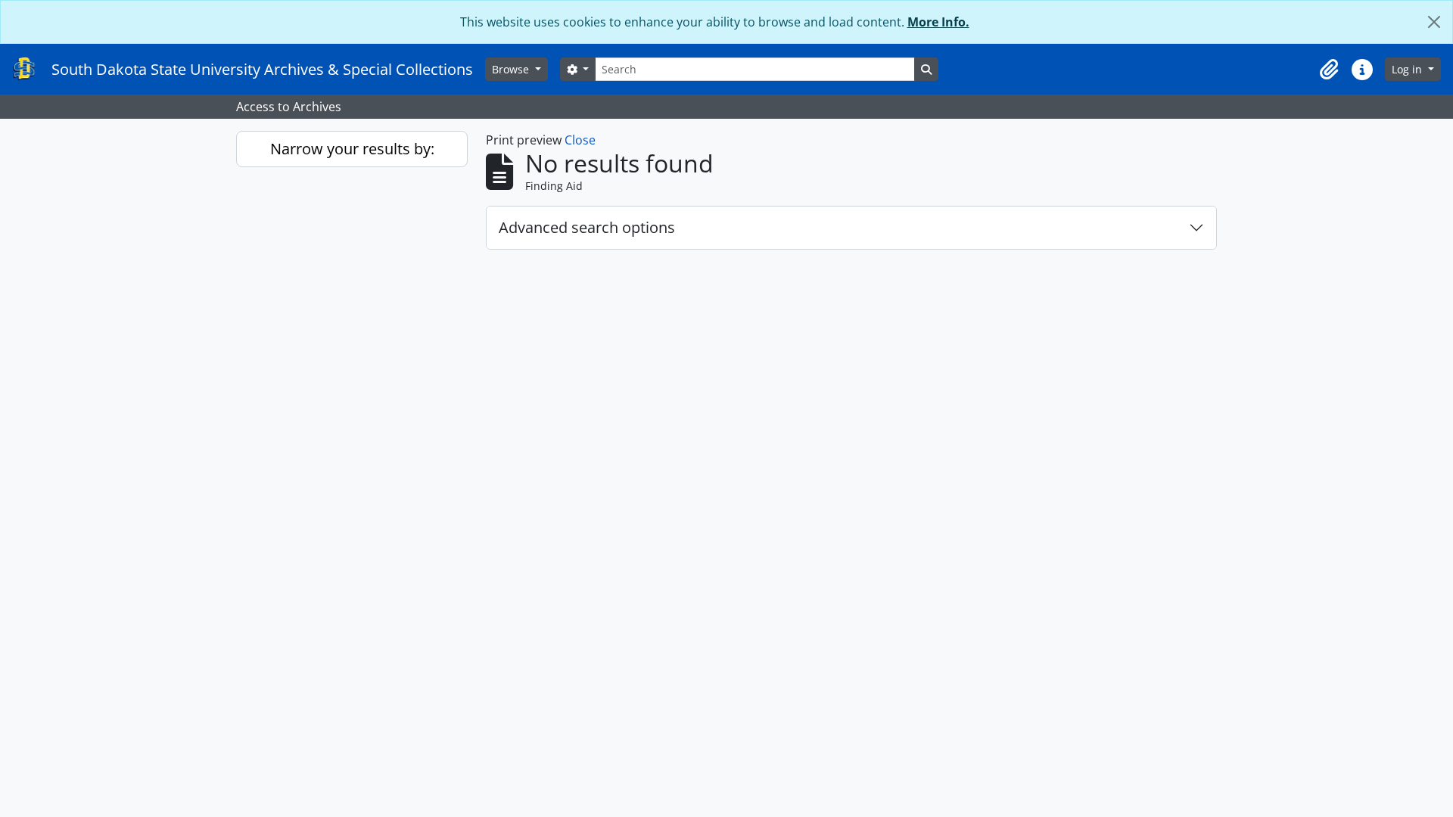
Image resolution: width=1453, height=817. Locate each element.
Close (580, 140)
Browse (512, 69)
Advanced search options (587, 227)
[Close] (1434, 22)
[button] (1329, 69)
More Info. (938, 22)
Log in (1408, 69)
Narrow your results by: (352, 148)
